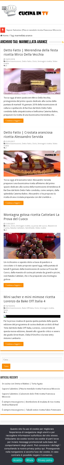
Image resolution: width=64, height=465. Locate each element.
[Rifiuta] (60, 445)
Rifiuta (29, 460)
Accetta (17, 460)
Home (5, 35)
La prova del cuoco (39, 226)
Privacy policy (45, 460)
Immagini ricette (45, 61)
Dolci (34, 61)
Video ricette (40, 228)
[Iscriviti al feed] (63, 42)
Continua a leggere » (13, 121)
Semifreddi (29, 228)
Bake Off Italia (28, 308)
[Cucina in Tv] (32, 12)
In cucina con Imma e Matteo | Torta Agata (22, 383)
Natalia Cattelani (17, 228)
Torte (6, 310)
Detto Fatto (27, 61)
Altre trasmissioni (13, 61)
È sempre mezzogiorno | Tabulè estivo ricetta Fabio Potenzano (31, 410)
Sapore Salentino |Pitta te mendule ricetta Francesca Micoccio (33, 30)
